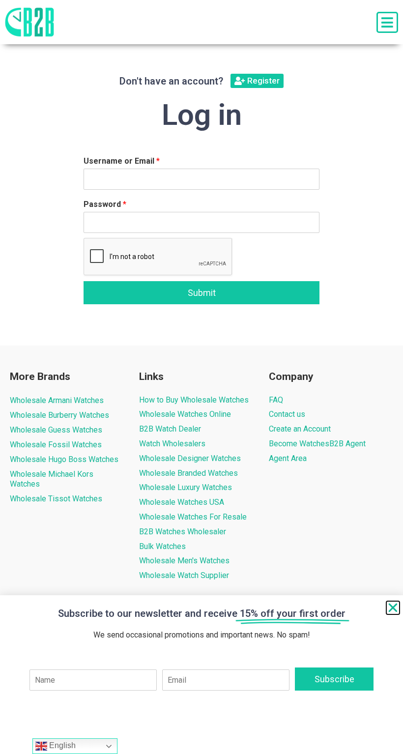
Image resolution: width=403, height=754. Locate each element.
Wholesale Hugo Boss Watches (64, 459)
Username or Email (122, 161)
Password (105, 204)
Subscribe (334, 679)
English (61, 745)
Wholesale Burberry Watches (59, 415)
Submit (202, 293)
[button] (393, 608)
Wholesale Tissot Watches (56, 498)
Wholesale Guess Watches (56, 430)
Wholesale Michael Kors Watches (51, 479)
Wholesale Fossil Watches (56, 444)
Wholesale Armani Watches (57, 400)
